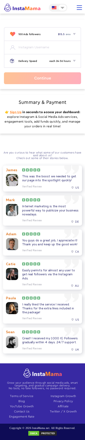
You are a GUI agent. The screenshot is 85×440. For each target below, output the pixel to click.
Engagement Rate (21, 416)
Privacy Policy (63, 401)
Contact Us (22, 411)
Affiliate (63, 406)
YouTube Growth (22, 406)
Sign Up (16, 112)
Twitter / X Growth (63, 411)
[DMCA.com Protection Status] (42, 435)
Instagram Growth (63, 396)
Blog (21, 401)
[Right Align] (79, 7)
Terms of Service (22, 396)
